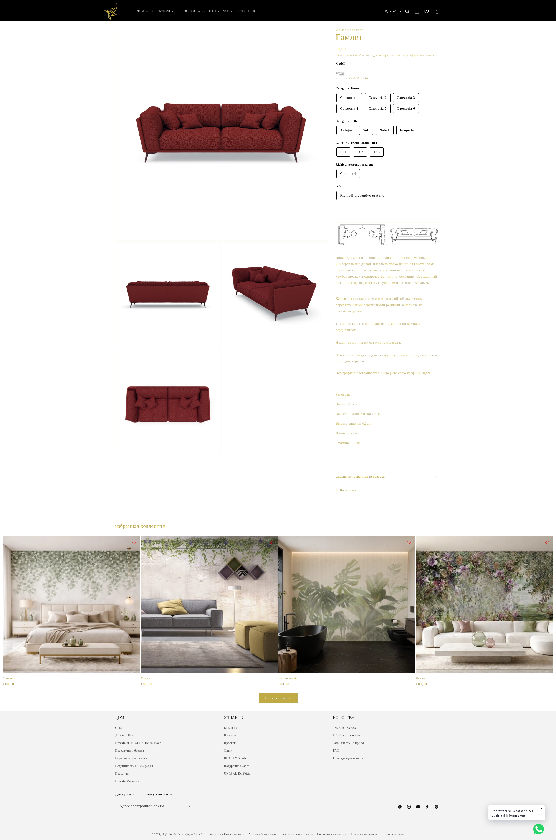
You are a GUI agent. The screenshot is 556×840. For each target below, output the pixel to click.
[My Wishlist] (426, 11)
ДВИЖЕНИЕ (124, 735)
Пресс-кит (122, 773)
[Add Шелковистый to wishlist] (409, 542)
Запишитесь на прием (348, 743)
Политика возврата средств (297, 834)
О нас (119, 727)
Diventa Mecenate (127, 781)
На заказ (230, 735)
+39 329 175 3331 (345, 727)
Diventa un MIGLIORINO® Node (138, 743)
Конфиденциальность (348, 758)
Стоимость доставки (371, 55)
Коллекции (231, 727)
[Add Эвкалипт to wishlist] (134, 542)
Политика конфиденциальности (226, 834)
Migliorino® (169, 834)
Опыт (228, 750)
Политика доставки (393, 834)
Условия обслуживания (262, 834)
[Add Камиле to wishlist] (547, 542)
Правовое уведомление (363, 834)
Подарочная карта (236, 766)
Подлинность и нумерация (134, 766)
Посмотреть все (278, 698)
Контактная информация (331, 834)
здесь (426, 373)
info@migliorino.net (347, 735)
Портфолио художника (131, 758)
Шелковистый (287, 678)
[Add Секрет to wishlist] (271, 542)
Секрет (146, 678)
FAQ (336, 750)
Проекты (230, 743)
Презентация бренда (129, 750)
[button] (142, 11)
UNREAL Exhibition (238, 773)
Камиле (421, 678)
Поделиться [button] (348, 490)
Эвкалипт (9, 678)
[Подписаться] (188, 806)
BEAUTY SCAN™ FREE (241, 758)
